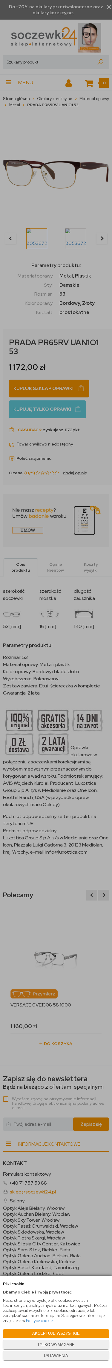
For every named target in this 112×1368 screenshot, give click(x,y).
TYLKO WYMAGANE (56, 1344)
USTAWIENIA (56, 1355)
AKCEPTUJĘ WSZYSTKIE (56, 1333)
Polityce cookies (40, 1320)
